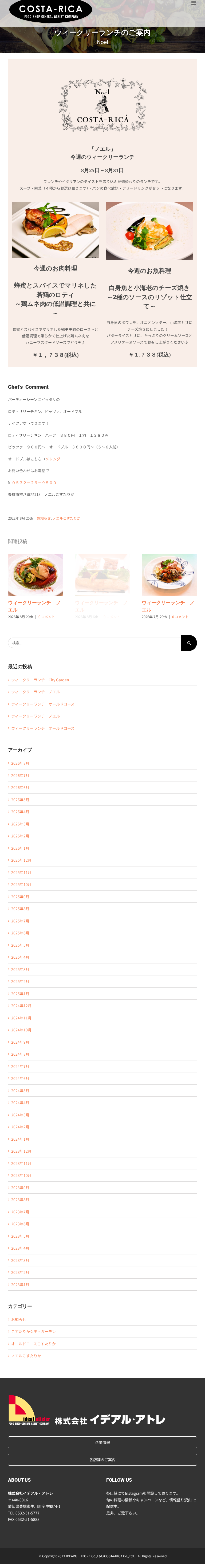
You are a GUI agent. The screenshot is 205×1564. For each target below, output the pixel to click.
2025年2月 (20, 981)
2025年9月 (20, 896)
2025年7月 (20, 920)
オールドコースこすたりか (33, 1343)
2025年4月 (20, 957)
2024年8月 (20, 1054)
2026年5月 (20, 799)
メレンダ (52, 458)
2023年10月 (21, 1175)
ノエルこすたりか (66, 518)
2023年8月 (20, 1199)
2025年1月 (20, 993)
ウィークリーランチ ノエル (36, 575)
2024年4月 (20, 1102)
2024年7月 (20, 1066)
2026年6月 (20, 787)
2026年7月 (20, 775)
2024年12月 (21, 1005)
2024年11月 (21, 1017)
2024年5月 (20, 1090)
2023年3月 (20, 1260)
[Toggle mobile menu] (194, 3)
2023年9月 (20, 1187)
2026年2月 (20, 835)
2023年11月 (21, 1163)
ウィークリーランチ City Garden (40, 679)
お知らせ (44, 518)
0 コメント (46, 616)
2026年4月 (20, 811)
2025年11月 (21, 872)
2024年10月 (21, 1029)
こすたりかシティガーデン (33, 1331)
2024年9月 (20, 1042)
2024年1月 (20, 1139)
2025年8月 (20, 908)
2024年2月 (20, 1126)
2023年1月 (20, 1284)
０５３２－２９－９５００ (34, 482)
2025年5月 (20, 945)
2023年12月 (21, 1151)
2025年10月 (21, 884)
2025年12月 (21, 860)
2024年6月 (20, 1078)
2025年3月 (20, 969)
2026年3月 (20, 823)
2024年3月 (20, 1114)
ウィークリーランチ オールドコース (42, 704)
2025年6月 (20, 932)
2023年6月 (20, 1223)
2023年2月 (20, 1272)
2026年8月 (20, 763)
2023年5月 (20, 1236)
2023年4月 (20, 1248)
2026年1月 (20, 848)
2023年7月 (20, 1211)
